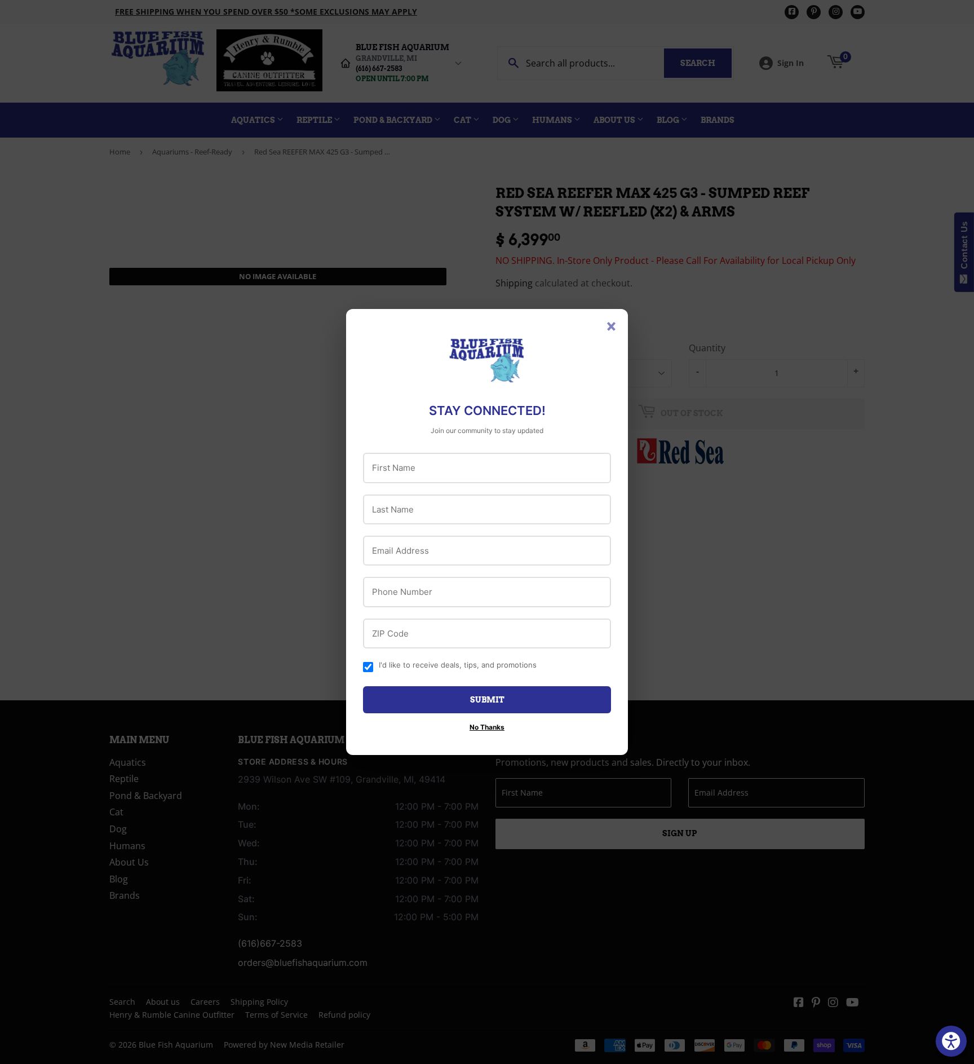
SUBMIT (487, 699)
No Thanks (487, 727)
